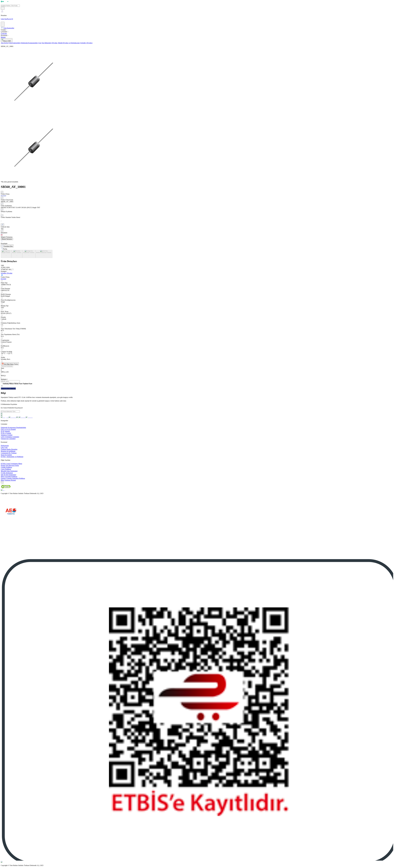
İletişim (3, 37)
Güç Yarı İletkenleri (45, 43)
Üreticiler (4, 33)
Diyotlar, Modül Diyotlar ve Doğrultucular (66, 43)
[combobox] (2, 482)
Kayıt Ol (10, 19)
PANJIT (3, 279)
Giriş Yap (4, 19)
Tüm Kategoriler (8, 28)
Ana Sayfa (5, 43)
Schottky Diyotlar (86, 43)
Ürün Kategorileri (15, 43)
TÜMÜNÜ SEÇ (6, 269)
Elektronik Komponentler (29, 43)
